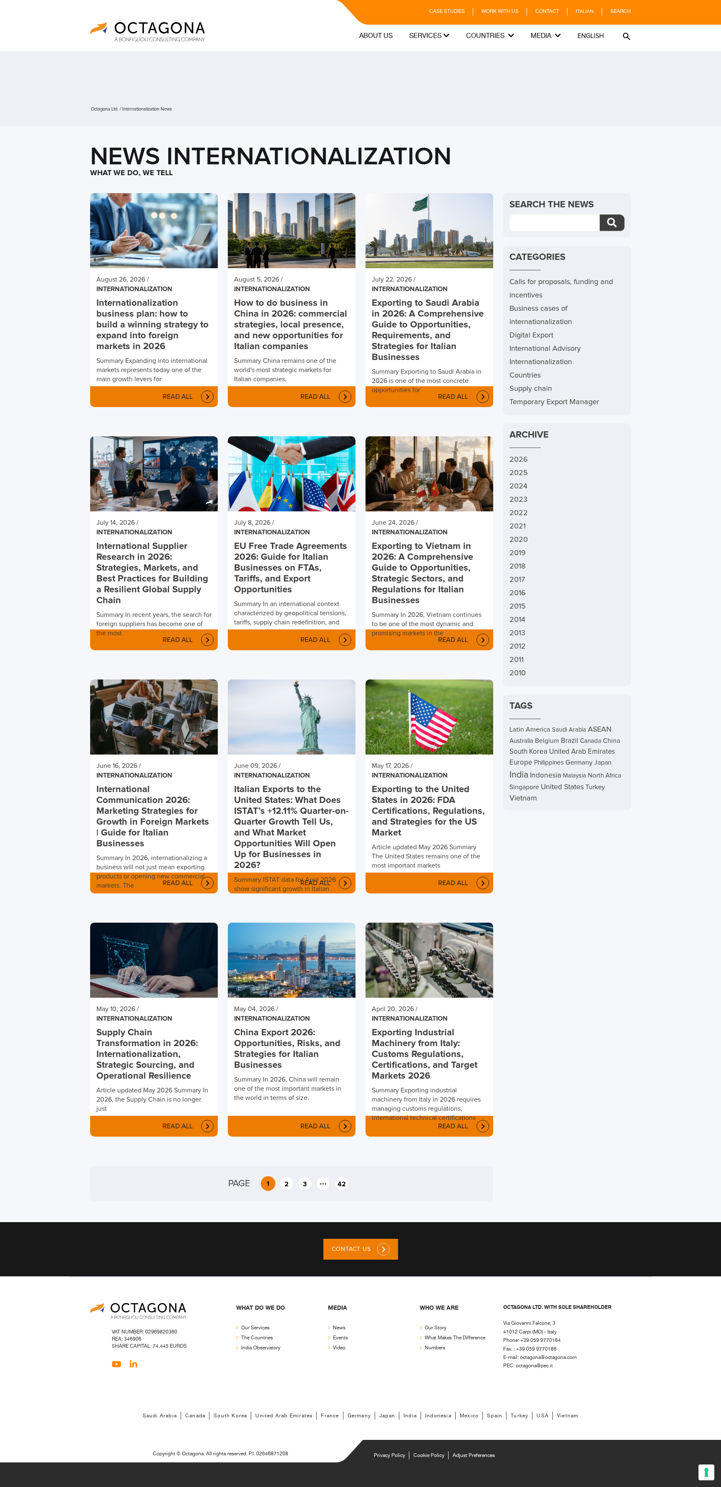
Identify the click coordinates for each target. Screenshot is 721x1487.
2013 (517, 633)
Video (339, 1348)
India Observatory (260, 1348)
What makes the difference (455, 1338)
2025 (518, 473)
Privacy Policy (389, 1455)
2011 (516, 660)
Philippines (549, 763)
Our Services (255, 1328)
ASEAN (600, 729)
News (339, 1328)
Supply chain (530, 389)
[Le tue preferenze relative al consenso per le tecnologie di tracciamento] (706, 1472)
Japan (603, 763)
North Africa (604, 775)
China (611, 741)
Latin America (529, 729)
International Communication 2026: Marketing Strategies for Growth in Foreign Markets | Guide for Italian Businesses (152, 816)
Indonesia (545, 775)
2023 (518, 499)
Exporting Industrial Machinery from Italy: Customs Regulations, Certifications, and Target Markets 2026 (424, 1054)
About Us (376, 36)
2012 (517, 646)
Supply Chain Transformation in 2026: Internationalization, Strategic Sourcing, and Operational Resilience (147, 1054)
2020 (518, 539)
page (239, 1183)
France (330, 1416)
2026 (518, 459)
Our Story (435, 1328)
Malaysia (574, 775)
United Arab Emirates (582, 751)
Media (542, 36)
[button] (625, 36)
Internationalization (134, 289)
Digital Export (531, 335)
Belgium (547, 741)
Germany (578, 762)
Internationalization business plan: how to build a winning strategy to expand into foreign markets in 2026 (152, 325)
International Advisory (545, 348)
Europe (520, 762)
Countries (486, 36)
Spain (494, 1416)
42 (342, 1184)
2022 (518, 513)
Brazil (569, 741)
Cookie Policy (428, 1455)
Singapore (524, 787)
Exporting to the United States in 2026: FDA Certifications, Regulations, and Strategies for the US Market (428, 811)
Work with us (500, 11)
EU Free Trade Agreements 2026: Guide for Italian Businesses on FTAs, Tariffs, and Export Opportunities (290, 568)
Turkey (595, 787)
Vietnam (523, 798)
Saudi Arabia (569, 730)
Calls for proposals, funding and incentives (561, 288)
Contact (547, 11)
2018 (517, 566)
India (518, 774)
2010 (517, 673)
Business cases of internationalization (540, 315)
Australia (521, 741)
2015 (517, 606)
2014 (517, 620)
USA (543, 1416)
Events (340, 1338)
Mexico (469, 1416)
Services (425, 36)
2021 (517, 526)
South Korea (528, 751)
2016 (517, 593)
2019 (517, 553)
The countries (257, 1338)
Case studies (447, 11)
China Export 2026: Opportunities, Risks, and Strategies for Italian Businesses (287, 1049)
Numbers (435, 1348)
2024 (518, 486)
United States (562, 787)
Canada (590, 741)
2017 (517, 580)
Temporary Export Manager (554, 402)
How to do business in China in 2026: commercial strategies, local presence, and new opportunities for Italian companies (290, 325)
